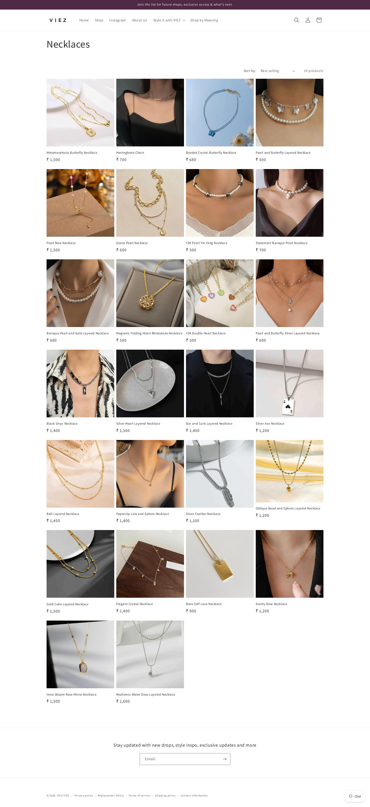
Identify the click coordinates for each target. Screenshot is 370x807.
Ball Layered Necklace (63, 514)
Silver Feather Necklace (203, 514)
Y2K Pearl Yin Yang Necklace (206, 243)
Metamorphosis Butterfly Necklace (72, 153)
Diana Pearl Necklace (132, 243)
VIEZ (60, 795)
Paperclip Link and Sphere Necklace (142, 514)
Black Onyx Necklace (62, 424)
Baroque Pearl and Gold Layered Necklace (78, 333)
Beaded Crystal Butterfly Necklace (211, 153)
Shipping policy (165, 795)
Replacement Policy (111, 795)
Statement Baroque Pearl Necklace (281, 243)
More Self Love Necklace (204, 604)
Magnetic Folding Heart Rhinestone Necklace (149, 333)
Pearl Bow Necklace (61, 243)
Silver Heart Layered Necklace (138, 424)
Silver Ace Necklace (270, 424)
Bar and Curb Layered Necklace (209, 424)
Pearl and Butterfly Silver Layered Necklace (288, 333)
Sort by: (250, 70)
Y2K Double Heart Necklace (206, 333)
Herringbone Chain (130, 153)
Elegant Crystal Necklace (134, 604)
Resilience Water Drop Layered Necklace (145, 695)
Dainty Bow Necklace (271, 604)
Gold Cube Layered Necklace (68, 604)
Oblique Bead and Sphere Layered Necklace (288, 508)
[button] (169, 20)
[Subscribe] (224, 759)
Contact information (194, 795)
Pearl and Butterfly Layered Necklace (283, 153)
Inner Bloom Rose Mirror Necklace (71, 695)
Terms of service (139, 795)
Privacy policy (84, 795)
